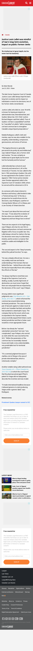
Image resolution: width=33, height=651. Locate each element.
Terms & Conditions (16, 608)
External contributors (7, 592)
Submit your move (26, 612)
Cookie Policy (5, 605)
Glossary (4, 588)
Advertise (4, 601)
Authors (28, 588)
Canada (7, 35)
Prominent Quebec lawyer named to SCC (16, 402)
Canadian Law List (7, 577)
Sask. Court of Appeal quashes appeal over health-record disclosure (21, 488)
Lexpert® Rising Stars (8, 580)
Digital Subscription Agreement (10, 612)
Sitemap (27, 592)
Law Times (5, 574)
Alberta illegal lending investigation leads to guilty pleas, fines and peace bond (21, 480)
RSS (3, 595)
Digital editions (20, 588)
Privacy (25, 601)
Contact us (19, 601)
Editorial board (19, 592)
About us (11, 601)
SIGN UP (16, 441)
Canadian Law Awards (8, 583)
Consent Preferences (17, 605)
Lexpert (4, 571)
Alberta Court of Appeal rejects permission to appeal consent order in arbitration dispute (21, 496)
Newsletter (11, 588)
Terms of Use (5, 608)
